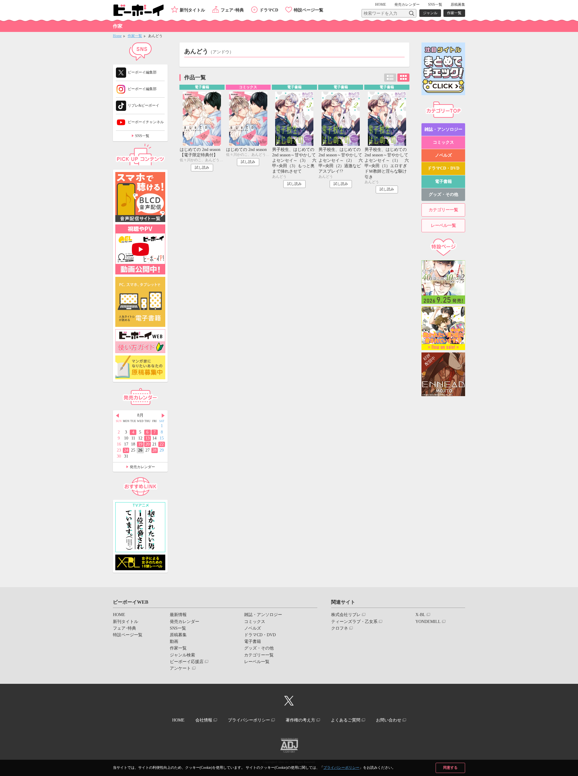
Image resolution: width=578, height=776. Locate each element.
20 (147, 444)
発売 (407, 4)
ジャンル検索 (182, 655)
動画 (174, 641)
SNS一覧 (435, 4)
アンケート (180, 668)
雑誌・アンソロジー (443, 129)
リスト (390, 78)
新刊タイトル (192, 10)
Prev (117, 415)
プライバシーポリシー (341, 767)
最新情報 (178, 614)
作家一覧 (454, 13)
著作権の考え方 (300, 720)
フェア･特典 (232, 10)
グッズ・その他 (443, 194)
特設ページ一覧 (308, 10)
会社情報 (203, 720)
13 (147, 438)
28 (154, 450)
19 (140, 444)
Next (163, 415)
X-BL (420, 614)
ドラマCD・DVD (443, 168)
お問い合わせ (388, 720)
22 (162, 444)
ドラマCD (268, 10)
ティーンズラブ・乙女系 (354, 621)
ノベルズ (443, 155)
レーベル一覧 (443, 225)
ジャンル (430, 13)
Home (117, 36)
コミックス (443, 142)
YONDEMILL (428, 621)
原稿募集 (458, 4)
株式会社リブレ (346, 614)
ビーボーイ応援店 (187, 661)
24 (126, 450)
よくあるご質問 (345, 720)
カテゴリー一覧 (443, 210)
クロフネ (339, 628)
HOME (380, 4)
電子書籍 (443, 181)
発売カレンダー (142, 467)
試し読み (202, 167)
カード (403, 78)
